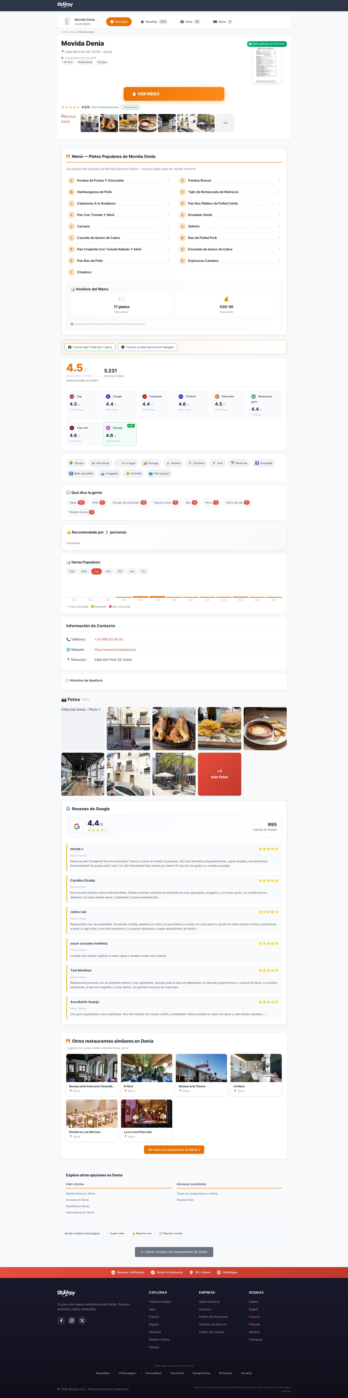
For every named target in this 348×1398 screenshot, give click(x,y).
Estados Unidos (159, 1339)
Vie (143, 571)
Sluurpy (154, 1347)
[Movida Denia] (70, 123)
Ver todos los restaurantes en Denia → (174, 1149)
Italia (152, 1309)
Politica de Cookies (211, 1332)
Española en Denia (77, 1206)
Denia (73, 31)
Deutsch (254, 1332)
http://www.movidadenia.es (115, 650)
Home (64, 31)
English (253, 1309)
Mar (108, 571)
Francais (254, 1324)
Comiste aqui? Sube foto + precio (92, 347)
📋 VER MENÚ (146, 93)
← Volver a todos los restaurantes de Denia (174, 1252)
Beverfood (177, 1373)
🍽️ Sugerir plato (115, 1233)
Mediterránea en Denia (80, 1193)
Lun (96, 571)
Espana (154, 1324)
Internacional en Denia (80, 1212)
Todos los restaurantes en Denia (197, 1193)
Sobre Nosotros (209, 1301)
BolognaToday (201, 1373)
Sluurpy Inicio (185, 1199)
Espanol (254, 1316)
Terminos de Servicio (212, 1324)
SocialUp (246, 1373)
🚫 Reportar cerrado (170, 1233)
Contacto (205, 1309)
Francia (154, 1316)
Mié (120, 571)
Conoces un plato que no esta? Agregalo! (150, 347)
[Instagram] (72, 1321)
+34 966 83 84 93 (108, 639)
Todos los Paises (160, 1301)
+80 (225, 122)
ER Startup (225, 1373)
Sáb (71, 571)
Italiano (253, 1301)
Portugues (255, 1339)
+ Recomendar (130, 107)
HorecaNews (153, 1373)
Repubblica (103, 1373)
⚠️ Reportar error (142, 1233)
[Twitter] (82, 1321)
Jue (132, 571)
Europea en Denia (77, 1199)
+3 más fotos (219, 774)
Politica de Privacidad (213, 1316)
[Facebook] (61, 1321)
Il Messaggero (128, 1373)
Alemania (155, 1332)
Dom (84, 571)
